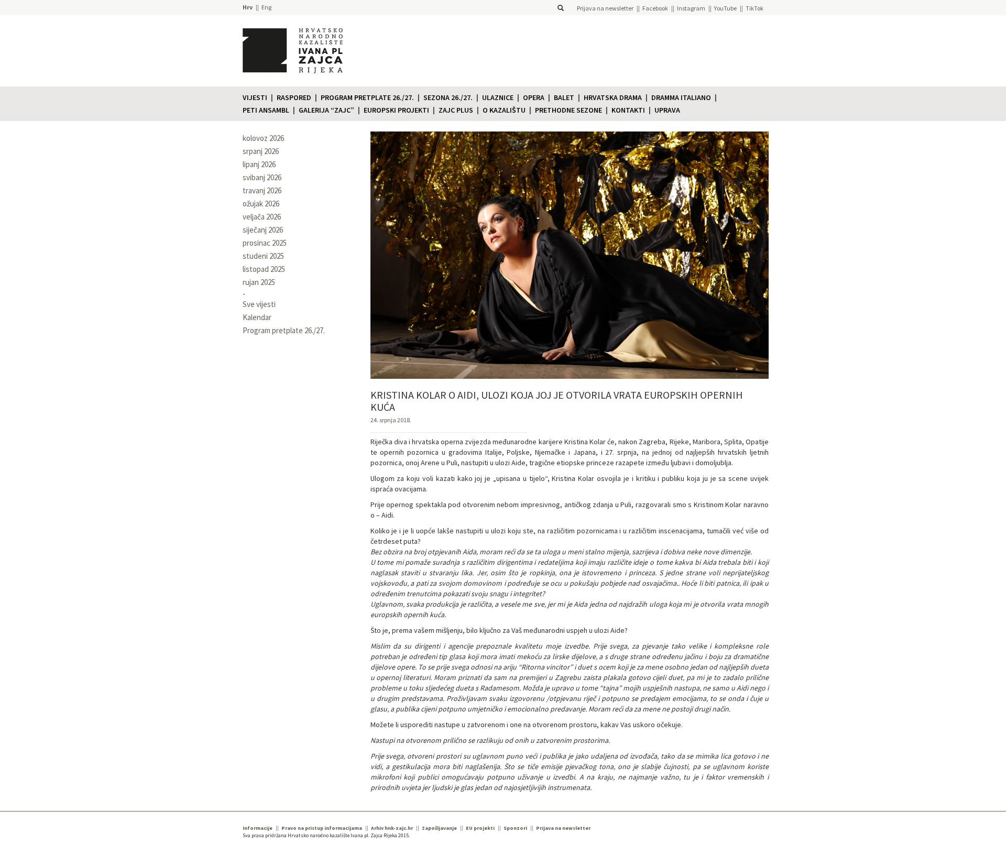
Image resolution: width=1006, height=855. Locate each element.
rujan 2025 (259, 282)
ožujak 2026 (261, 204)
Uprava (667, 110)
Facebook (655, 8)
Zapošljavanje (439, 828)
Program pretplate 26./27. (367, 97)
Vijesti (255, 97)
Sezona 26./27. (448, 97)
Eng (266, 7)
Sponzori (515, 828)
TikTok (754, 8)
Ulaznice (497, 97)
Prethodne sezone (568, 110)
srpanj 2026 (261, 151)
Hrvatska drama (613, 97)
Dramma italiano (681, 97)
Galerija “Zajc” (326, 110)
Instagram (691, 8)
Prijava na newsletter (605, 8)
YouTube (725, 8)
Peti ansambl (266, 110)
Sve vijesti (259, 304)
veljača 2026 (262, 217)
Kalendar (257, 317)
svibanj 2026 (262, 177)
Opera (533, 97)
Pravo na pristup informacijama (321, 828)
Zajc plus (456, 110)
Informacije (257, 828)
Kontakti (628, 110)
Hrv (248, 7)
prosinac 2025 (265, 243)
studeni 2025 (263, 256)
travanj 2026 (262, 190)
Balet (564, 97)
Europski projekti (396, 110)
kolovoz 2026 (263, 138)
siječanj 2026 (263, 230)
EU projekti (480, 828)
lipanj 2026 (259, 164)
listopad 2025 (264, 269)
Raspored (294, 97)
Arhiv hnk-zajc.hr (392, 828)
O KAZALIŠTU (504, 110)
